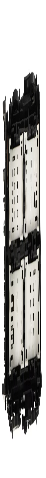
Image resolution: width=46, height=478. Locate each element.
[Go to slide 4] (3, 153)
